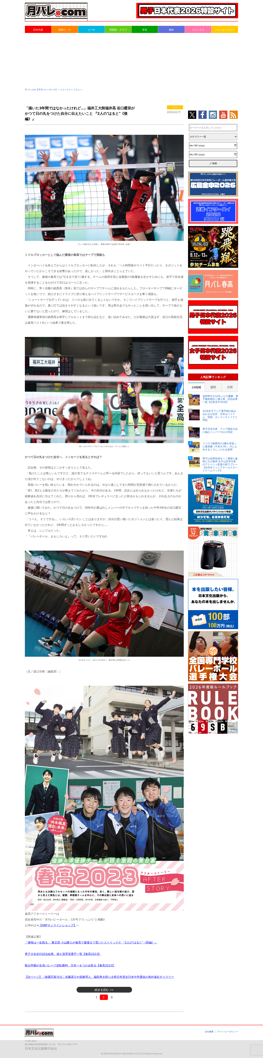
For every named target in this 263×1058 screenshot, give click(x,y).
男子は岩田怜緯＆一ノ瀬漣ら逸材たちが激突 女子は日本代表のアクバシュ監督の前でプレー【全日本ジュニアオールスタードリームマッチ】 (220, 464)
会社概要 (209, 1031)
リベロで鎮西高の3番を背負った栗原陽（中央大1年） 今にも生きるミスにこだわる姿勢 (220, 446)
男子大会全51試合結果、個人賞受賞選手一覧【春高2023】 (63, 954)
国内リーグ (65, 29)
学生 (144, 29)
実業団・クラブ (118, 29)
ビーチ (91, 29)
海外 (171, 29)
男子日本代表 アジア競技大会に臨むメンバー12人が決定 (220, 430)
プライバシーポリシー (227, 1031)
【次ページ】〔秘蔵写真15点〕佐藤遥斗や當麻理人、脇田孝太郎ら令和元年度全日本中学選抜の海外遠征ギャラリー (99, 977)
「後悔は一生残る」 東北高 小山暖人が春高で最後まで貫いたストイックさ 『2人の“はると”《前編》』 (91, 942)
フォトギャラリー (225, 29)
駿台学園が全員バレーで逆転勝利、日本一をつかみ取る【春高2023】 (70, 965)
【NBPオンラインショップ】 (57, 925)
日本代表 (38, 29)
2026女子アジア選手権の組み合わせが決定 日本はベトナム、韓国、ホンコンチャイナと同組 (220, 415)
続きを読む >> (104, 990)
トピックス (198, 29)
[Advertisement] (131, 60)
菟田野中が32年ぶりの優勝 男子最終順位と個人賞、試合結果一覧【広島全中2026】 (220, 399)
